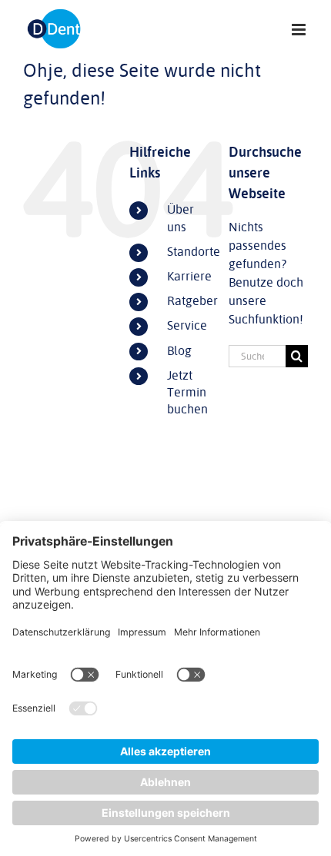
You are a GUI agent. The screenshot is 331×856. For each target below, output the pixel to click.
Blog (179, 351)
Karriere (189, 276)
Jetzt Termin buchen (187, 393)
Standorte (193, 252)
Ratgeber (192, 301)
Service (187, 326)
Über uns (180, 218)
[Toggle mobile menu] (300, 30)
